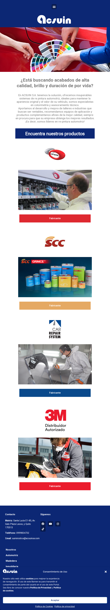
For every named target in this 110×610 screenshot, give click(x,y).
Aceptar (55, 600)
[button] (105, 571)
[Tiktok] (43, 529)
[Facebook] (43, 523)
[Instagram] (57, 523)
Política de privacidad (64, 606)
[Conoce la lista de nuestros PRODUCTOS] (55, 190)
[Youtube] (50, 523)
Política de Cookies (44, 606)
